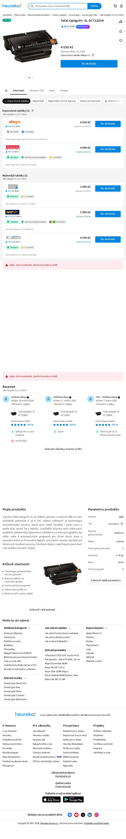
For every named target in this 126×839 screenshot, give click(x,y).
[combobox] (58, 6)
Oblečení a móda (94, 661)
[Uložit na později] (120, 40)
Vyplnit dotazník (63, 786)
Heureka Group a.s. (49, 823)
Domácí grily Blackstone (15, 699)
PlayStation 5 (92, 645)
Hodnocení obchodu (90, 101)
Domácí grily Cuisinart (14, 695)
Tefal (121, 516)
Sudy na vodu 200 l (12, 661)
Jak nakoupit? (39, 731)
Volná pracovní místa (12, 744)
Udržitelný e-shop (101, 752)
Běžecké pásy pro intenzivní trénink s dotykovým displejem (22, 657)
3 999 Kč (85, 212)
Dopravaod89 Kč (83, 191)
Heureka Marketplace (73, 744)
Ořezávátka (9, 649)
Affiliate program (71, 757)
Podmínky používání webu (96, 823)
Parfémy (90, 637)
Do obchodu (108, 124)
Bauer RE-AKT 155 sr (55, 667)
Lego (88, 649)
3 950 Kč (85, 187)
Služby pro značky (71, 748)
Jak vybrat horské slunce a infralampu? (63, 633)
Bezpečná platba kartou (44, 757)
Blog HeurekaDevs (11, 757)
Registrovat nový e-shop (75, 735)
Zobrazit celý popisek (42, 610)
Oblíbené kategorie (15, 628)
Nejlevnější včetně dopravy (62, 101)
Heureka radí (39, 739)
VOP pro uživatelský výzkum (46, 761)
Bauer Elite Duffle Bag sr (56, 671)
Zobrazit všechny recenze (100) (63, 449)
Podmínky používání (11, 739)
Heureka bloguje (10, 752)
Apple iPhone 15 (93, 633)
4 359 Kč (85, 238)
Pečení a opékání (59, 15)
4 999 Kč (85, 148)
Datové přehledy (71, 752)
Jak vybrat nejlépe (56, 628)
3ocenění (60, 222)
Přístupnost (8, 765)
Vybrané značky (13, 678)
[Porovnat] (120, 21)
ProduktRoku (99, 739)
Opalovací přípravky (13, 633)
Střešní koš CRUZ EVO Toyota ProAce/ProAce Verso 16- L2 (63, 655)
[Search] (6, 90)
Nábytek (90, 657)
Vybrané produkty (55, 650)
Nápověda (68, 765)
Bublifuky (8, 645)
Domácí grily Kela (12, 687)
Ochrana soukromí (41, 752)
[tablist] (44, 91)
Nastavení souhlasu (42, 748)
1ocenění (29, 131)
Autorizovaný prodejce (35, 157)
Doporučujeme (94, 628)
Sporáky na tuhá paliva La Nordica (20, 669)
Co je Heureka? (9, 731)
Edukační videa (70, 761)
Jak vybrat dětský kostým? (57, 637)
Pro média (7, 748)
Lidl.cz (27, 404)
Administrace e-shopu (73, 731)
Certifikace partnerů (103, 744)
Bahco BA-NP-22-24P (55, 679)
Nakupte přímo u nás (42, 744)
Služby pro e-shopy (72, 739)
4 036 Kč (85, 122)
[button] (18, 90)
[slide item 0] (32, 78)
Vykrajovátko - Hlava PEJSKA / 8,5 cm (62, 659)
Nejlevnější (38, 101)
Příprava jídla (19, 15)
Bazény (89, 641)
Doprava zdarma (83, 152)
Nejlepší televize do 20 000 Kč (18, 653)
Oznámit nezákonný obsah (15, 761)
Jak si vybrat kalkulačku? (56, 641)
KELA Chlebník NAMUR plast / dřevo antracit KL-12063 (63, 675)
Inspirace (97, 748)
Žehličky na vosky (12, 641)
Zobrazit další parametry (106, 580)
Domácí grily (74, 15)
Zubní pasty (9, 637)
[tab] (18, 91)
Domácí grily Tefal (89, 15)
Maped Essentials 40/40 (56, 663)
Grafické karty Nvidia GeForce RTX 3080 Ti (22, 665)
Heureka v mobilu (41, 735)
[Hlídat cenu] (120, 31)
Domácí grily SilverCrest (15, 683)
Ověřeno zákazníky (102, 731)
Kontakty (6, 735)
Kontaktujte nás (63, 776)
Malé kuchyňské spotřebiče (39, 15)
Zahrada (90, 653)
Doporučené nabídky (18, 101)
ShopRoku (98, 735)
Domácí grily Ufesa (13, 691)
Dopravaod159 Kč (82, 126)
